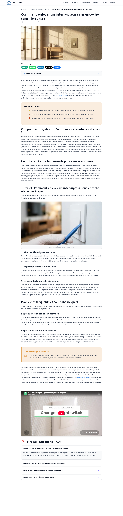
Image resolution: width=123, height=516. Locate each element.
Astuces (113, 3)
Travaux (104, 3)
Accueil (65, 3)
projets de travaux (61, 95)
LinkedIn (40, 67)
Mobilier (95, 3)
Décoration (74, 3)
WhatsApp (32, 67)
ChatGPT (24, 67)
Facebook (57, 67)
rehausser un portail (83, 377)
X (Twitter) (49, 67)
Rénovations (85, 3)
